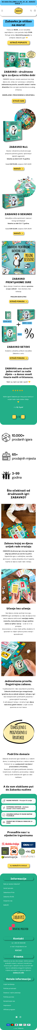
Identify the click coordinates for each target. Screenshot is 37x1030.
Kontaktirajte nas (9, 1001)
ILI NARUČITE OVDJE (18, 866)
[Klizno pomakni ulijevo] (14, 417)
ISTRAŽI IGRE (18, 101)
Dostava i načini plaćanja (11, 993)
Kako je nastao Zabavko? (11, 884)
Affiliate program (9, 1009)
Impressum (7, 1005)
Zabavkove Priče (8, 892)
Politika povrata (8, 997)
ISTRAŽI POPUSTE (18, 42)
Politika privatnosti (9, 988)
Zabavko (20, 1028)
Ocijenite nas (7, 901)
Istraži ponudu (8, 888)
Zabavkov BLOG (8, 897)
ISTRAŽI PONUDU (17, 301)
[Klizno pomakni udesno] (23, 417)
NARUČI (17, 169)
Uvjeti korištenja (8, 984)
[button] (2, 11)
